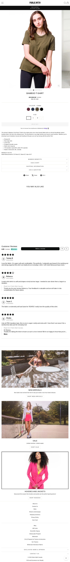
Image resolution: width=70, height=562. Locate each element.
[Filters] (62, 248)
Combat (37, 109)
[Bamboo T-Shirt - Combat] (15, 234)
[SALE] (35, 419)
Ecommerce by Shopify (37, 560)
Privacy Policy (35, 517)
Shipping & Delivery (35, 514)
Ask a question (35, 170)
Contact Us (35, 506)
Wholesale (35, 536)
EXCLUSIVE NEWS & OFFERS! (34, 549)
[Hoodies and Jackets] (35, 470)
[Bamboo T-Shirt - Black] (17, 234)
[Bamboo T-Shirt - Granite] (13, 234)
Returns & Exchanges (35, 511)
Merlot (28, 109)
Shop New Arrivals (35, 396)
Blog (35, 525)
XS (28, 118)
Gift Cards (35, 528)
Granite (33, 109)
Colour (35, 105)
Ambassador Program (35, 533)
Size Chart (35, 162)
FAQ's (35, 509)
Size (35, 114)
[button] (32, 97)
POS (28, 560)
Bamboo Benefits (35, 159)
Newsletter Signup (35, 531)
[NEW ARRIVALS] (35, 369)
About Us (35, 503)
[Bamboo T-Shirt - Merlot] (11, 234)
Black (41, 109)
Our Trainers (35, 542)
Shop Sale (35, 447)
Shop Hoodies (35, 497)
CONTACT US (34, 553)
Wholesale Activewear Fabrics (35, 544)
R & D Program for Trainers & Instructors (35, 539)
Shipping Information (35, 166)
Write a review (40, 248)
